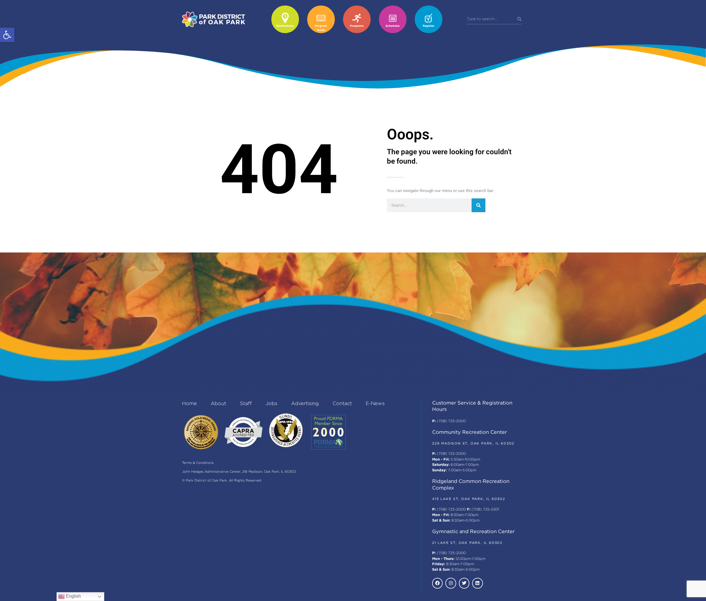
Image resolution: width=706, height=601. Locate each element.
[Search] (519, 19)
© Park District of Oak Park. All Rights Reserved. (222, 480)
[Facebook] (437, 583)
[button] (7, 35)
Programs (357, 26)
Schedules (393, 26)
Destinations (285, 26)
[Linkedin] (477, 583)
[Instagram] (450, 583)
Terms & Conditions (198, 462)
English (73, 596)
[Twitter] (464, 583)
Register (428, 26)
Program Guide (321, 28)
